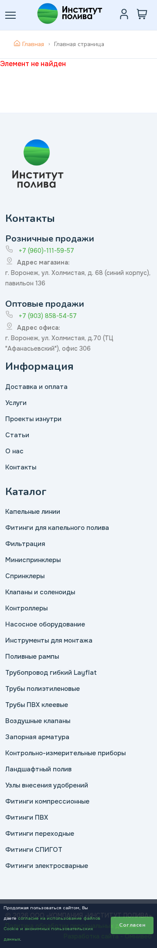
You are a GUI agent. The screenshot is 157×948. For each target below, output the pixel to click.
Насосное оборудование (45, 624)
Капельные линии (32, 511)
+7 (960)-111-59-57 (46, 251)
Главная (33, 44)
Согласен (132, 924)
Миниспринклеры (33, 560)
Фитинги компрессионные (47, 801)
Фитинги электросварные (46, 865)
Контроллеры (26, 608)
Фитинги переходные (39, 833)
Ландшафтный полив (38, 769)
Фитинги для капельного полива (57, 527)
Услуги (16, 403)
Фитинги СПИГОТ (33, 849)
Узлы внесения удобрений (46, 785)
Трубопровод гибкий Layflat (51, 672)
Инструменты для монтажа (48, 640)
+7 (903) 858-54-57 (48, 316)
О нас (14, 451)
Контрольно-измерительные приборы (65, 753)
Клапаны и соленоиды (40, 592)
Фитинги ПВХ (26, 817)
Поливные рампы (32, 656)
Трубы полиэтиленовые (42, 688)
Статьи (17, 435)
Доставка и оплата (36, 386)
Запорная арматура (37, 737)
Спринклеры (24, 576)
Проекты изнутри (33, 419)
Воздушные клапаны (37, 721)
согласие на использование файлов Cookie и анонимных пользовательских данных (51, 928)
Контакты (20, 467)
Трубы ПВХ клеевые (36, 704)
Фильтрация (25, 543)
